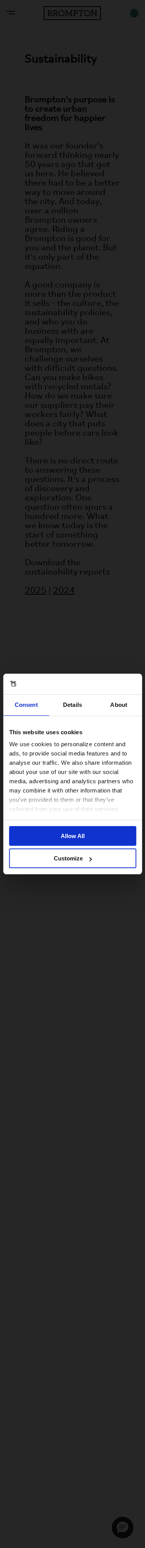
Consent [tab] (26, 704)
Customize (68, 858)
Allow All (73, 836)
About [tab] (118, 704)
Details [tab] (72, 704)
